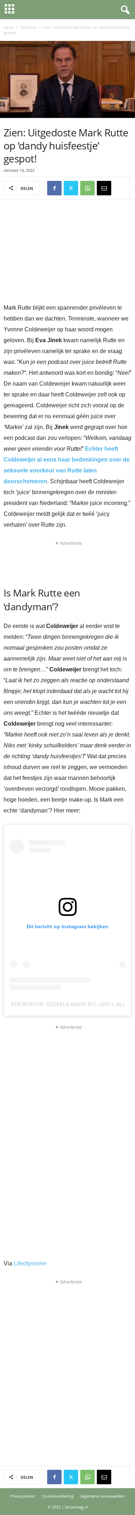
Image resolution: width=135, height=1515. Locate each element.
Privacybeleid (22, 1496)
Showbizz (28, 27)
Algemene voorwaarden (103, 1496)
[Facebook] (54, 188)
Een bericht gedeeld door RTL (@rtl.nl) (68, 1004)
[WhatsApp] (87, 188)
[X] (71, 188)
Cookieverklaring (57, 1496)
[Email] (104, 188)
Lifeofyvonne (30, 1263)
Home (9, 27)
